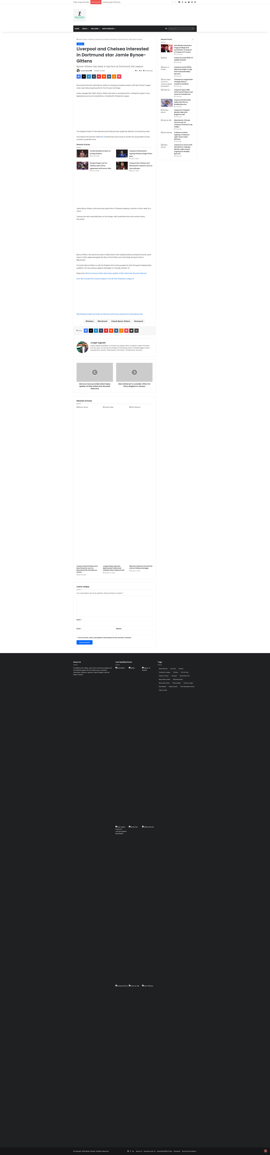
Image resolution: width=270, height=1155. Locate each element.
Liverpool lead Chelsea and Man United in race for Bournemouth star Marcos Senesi (87, 569)
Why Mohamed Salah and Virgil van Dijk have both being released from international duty (110, 314)
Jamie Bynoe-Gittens (121, 321)
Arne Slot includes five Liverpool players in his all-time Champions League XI (105, 279)
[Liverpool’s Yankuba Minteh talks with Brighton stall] (167, 113)
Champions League (164, 672)
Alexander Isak (163, 668)
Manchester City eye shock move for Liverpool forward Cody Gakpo (183, 123)
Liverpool (139, 321)
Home (77, 29)
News (84, 29)
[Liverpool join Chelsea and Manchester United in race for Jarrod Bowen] (122, 166)
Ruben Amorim (173, 686)
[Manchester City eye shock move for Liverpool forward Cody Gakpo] (167, 123)
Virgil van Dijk (163, 690)
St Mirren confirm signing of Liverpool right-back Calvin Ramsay (181, 135)
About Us (139, 1151)
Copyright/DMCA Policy (164, 1151)
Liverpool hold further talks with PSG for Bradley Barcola (182, 102)
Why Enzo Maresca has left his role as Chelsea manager (140, 567)
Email (79, 628)
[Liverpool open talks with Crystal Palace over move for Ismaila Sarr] (167, 93)
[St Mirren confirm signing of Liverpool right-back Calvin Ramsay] (167, 135)
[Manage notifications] (265, 1151)
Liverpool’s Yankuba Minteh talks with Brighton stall (182, 112)
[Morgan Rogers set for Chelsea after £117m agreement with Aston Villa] (82, 166)
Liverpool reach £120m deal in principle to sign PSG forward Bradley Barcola (127, 2)
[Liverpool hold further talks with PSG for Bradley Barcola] (167, 103)
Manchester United (164, 679)
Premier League (188, 683)
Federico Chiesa (163, 676)
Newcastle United (164, 683)
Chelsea (91, 39)
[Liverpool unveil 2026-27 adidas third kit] (167, 61)
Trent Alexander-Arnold (187, 686)
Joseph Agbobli (85, 70)
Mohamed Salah (178, 679)
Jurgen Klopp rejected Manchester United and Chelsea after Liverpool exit (113, 568)
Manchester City (185, 676)
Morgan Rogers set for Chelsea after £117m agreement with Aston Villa (100, 165)
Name (79, 620)
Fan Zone (94, 29)
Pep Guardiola (176, 683)
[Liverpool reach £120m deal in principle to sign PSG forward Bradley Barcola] (167, 70)
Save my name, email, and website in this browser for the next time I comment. (104, 637)
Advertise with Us (149, 1151)
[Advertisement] (156, 11)
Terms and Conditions (189, 1151)
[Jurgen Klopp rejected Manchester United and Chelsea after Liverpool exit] (114, 485)
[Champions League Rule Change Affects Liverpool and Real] (167, 82)
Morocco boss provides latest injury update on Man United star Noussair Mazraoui (116, 273)
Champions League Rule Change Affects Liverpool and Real (183, 81)
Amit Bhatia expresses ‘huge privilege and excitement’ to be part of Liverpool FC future (183, 48)
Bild (101, 137)
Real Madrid (162, 686)
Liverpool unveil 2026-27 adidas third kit (183, 59)
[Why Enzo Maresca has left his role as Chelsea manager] (141, 485)
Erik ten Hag (184, 672)
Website (119, 628)
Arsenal (181, 668)
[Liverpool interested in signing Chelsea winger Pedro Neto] (122, 153)
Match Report (108, 29)
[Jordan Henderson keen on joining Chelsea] (82, 153)
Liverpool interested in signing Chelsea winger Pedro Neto (140, 153)
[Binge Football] (79, 15)
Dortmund (103, 321)
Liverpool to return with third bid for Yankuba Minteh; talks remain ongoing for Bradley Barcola (183, 149)
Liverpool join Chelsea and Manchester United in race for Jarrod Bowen (140, 165)
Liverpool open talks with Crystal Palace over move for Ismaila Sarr (183, 92)
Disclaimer (177, 1151)
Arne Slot (173, 668)
